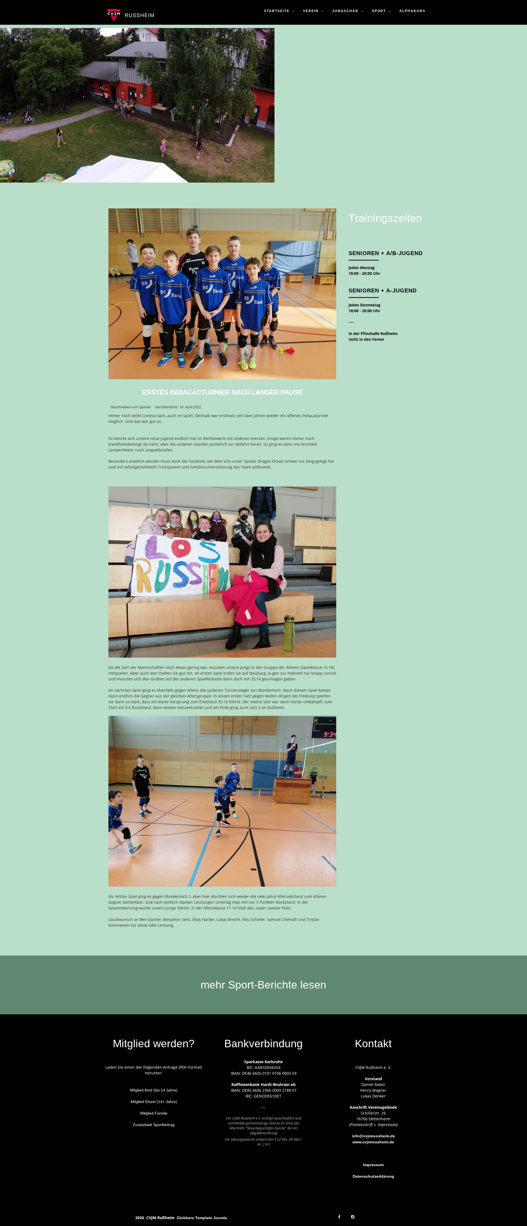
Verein (311, 11)
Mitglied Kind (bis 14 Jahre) (154, 1090)
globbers (185, 1218)
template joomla (211, 1218)
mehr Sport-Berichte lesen (263, 985)
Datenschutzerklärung (373, 1176)
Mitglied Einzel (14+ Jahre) (154, 1101)
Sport (379, 11)
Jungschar (345, 11)
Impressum (373, 1165)
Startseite (277, 11)
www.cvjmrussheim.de (373, 1142)
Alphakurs (412, 11)
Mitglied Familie (153, 1113)
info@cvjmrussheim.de (373, 1136)
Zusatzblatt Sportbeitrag (154, 1124)
